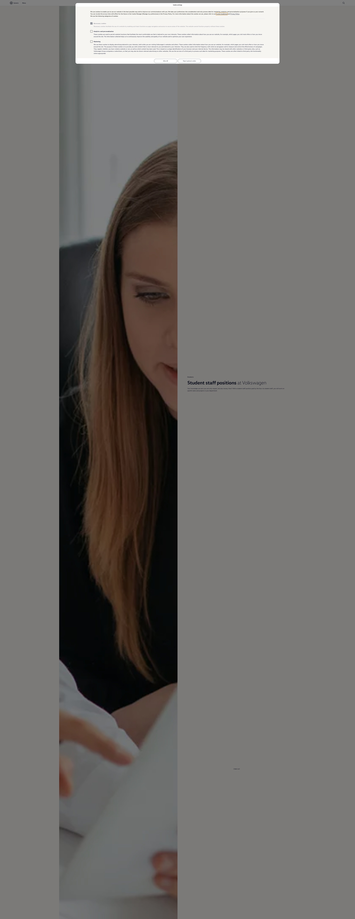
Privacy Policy (234, 14)
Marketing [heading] (97, 41)
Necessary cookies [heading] (100, 23)
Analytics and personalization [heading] (104, 31)
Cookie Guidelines (221, 14)
